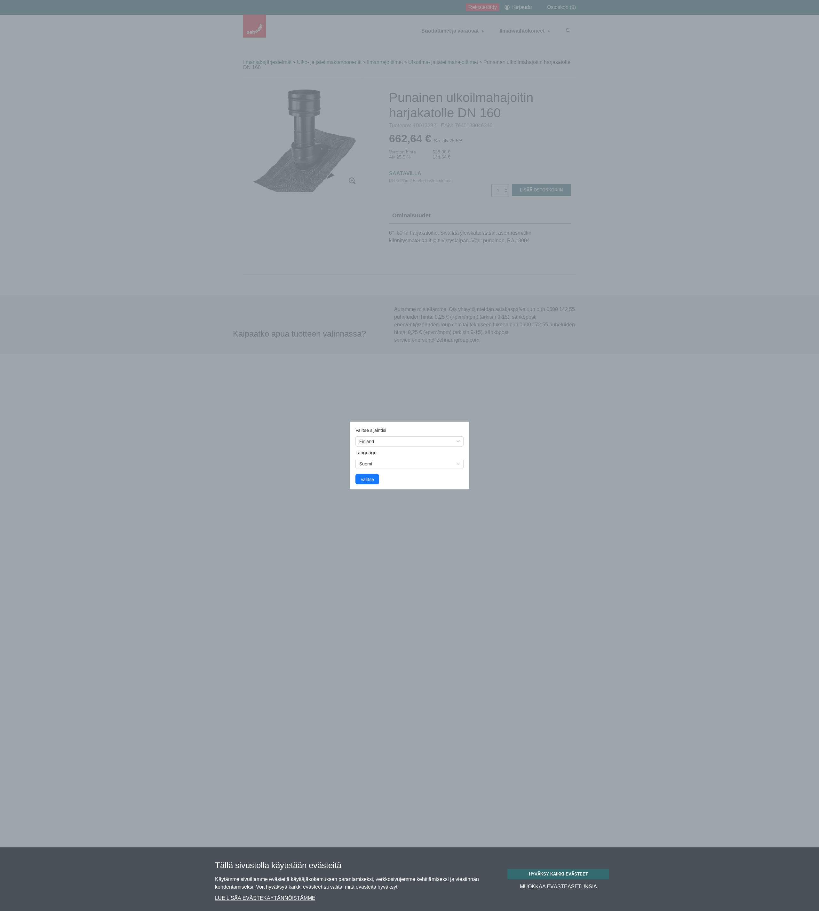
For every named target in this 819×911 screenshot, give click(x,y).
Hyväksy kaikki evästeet (558, 874)
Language (366, 452)
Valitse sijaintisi (370, 430)
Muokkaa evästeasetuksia (558, 886)
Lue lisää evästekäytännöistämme (265, 898)
